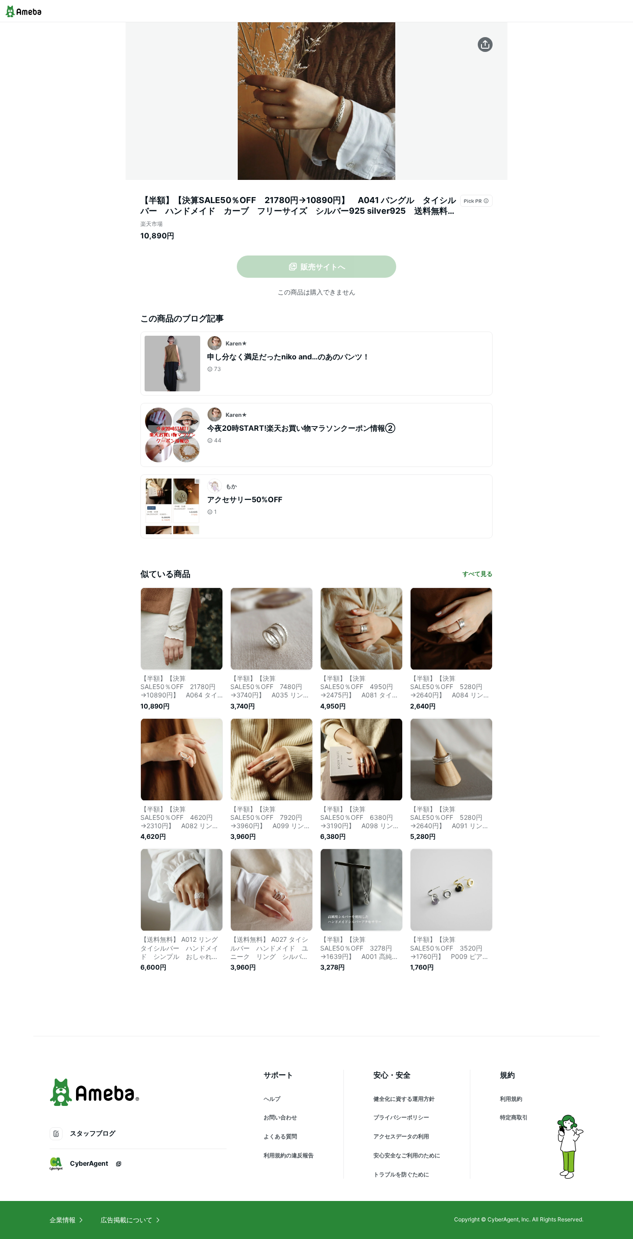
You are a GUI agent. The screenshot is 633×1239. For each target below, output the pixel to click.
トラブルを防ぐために (401, 1174)
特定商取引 (514, 1117)
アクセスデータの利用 (401, 1136)
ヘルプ (272, 1098)
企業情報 (63, 1220)
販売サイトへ (323, 266)
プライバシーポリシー (401, 1117)
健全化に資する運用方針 (404, 1098)
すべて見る (477, 573)
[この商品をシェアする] (485, 44)
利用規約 (511, 1098)
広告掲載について (126, 1220)
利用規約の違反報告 (289, 1155)
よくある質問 (280, 1136)
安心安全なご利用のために (406, 1155)
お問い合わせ (280, 1117)
